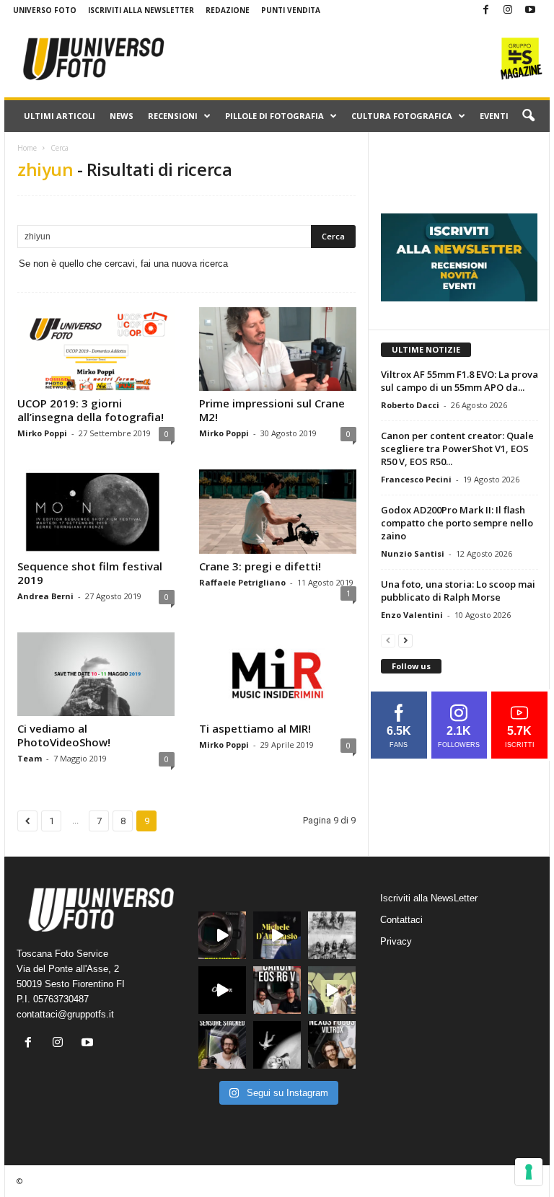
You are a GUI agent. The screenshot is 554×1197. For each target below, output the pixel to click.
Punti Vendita (290, 10)
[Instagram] (507, 10)
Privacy (396, 941)
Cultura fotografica (401, 115)
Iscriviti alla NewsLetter (141, 10)
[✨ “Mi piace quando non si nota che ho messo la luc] (277, 935)
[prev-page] (388, 640)
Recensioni (173, 115)
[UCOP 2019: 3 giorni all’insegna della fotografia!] (96, 349)
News (121, 115)
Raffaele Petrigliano (242, 582)
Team (29, 758)
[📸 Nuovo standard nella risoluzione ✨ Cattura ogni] (222, 990)
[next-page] (405, 640)
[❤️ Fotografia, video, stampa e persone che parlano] (332, 990)
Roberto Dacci (410, 404)
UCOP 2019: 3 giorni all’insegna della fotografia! (90, 410)
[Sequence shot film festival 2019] (96, 511)
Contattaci (401, 919)
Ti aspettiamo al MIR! (255, 728)
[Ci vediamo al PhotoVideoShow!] (96, 674)
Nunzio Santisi (412, 553)
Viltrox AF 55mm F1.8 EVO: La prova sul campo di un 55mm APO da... (459, 381)
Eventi (494, 115)
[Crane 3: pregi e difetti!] (277, 511)
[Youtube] (530, 10)
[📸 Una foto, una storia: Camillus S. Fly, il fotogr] (332, 935)
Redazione (228, 10)
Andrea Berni (45, 596)
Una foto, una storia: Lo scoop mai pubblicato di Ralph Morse (458, 591)
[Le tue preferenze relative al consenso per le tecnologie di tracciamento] (528, 1171)
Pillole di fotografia (274, 115)
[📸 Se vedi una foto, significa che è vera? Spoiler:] (277, 1045)
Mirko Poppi (42, 433)
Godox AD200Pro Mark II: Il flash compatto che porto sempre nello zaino (457, 522)
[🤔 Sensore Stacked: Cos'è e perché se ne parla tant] (222, 1045)
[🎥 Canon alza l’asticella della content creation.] (277, 990)
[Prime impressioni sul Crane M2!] (277, 349)
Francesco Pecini (416, 479)
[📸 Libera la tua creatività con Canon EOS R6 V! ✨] (222, 935)
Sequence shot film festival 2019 (89, 573)
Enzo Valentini (412, 614)
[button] (528, 116)
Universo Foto (44, 10)
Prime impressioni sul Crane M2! (272, 410)
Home (27, 148)
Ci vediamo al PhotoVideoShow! (63, 735)
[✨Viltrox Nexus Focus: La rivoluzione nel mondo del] (332, 1045)
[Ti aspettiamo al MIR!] (277, 674)
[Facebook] (485, 10)
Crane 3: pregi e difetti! (260, 566)
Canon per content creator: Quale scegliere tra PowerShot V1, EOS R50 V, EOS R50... (457, 448)
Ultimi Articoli (59, 115)
